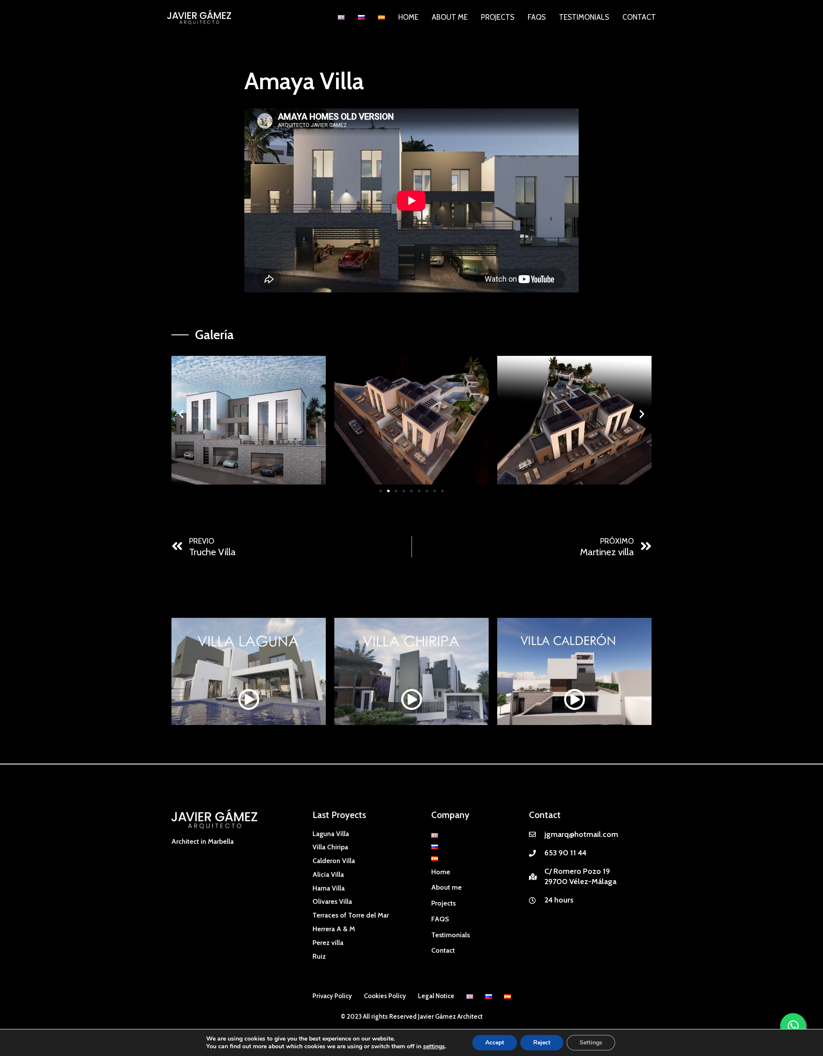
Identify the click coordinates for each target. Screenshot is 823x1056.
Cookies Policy (385, 996)
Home (408, 17)
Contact (639, 17)
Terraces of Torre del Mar (350, 915)
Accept (494, 1042)
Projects (497, 17)
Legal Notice (436, 996)
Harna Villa (328, 888)
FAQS (537, 17)
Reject (541, 1042)
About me (450, 17)
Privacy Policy (332, 996)
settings (434, 1046)
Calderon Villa (333, 861)
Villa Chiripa (330, 847)
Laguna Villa (330, 834)
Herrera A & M (333, 929)
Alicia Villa (328, 874)
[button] (181, 414)
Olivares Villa (332, 901)
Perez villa (327, 943)
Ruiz (319, 956)
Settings (591, 1042)
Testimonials (584, 17)
